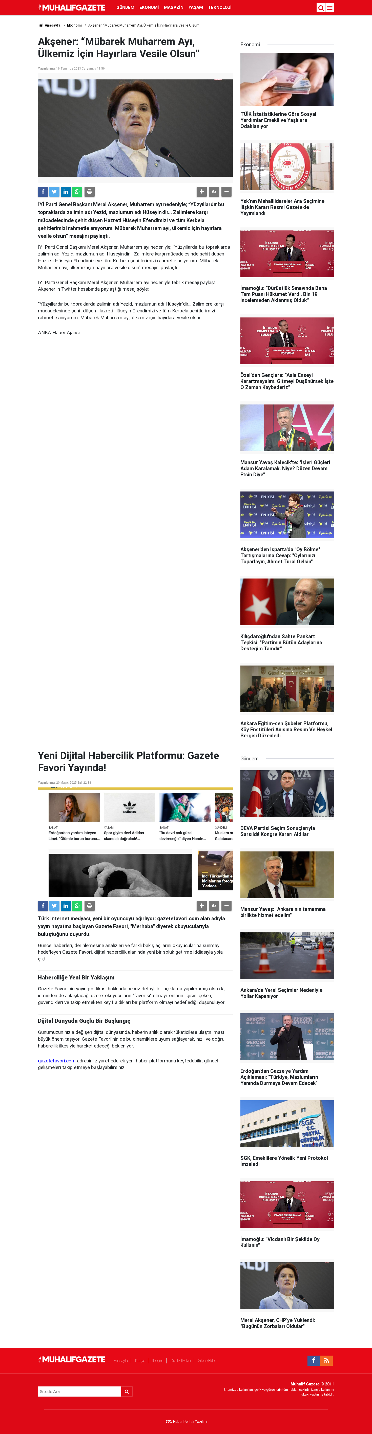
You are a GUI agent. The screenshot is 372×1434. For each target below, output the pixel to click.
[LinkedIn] (66, 192)
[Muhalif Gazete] (72, 7)
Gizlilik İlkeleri (181, 1361)
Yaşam (196, 7)
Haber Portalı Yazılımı (190, 1422)
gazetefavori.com (57, 1061)
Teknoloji (220, 7)
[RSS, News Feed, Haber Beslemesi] (326, 1361)
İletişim (157, 1361)
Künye (140, 1361)
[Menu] (330, 8)
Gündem (125, 7)
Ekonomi (149, 7)
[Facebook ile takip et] (313, 1361)
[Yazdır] (90, 192)
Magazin (173, 7)
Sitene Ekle (206, 1361)
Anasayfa (121, 1361)
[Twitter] (54, 192)
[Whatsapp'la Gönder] (77, 192)
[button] (202, 192)
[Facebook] (43, 192)
